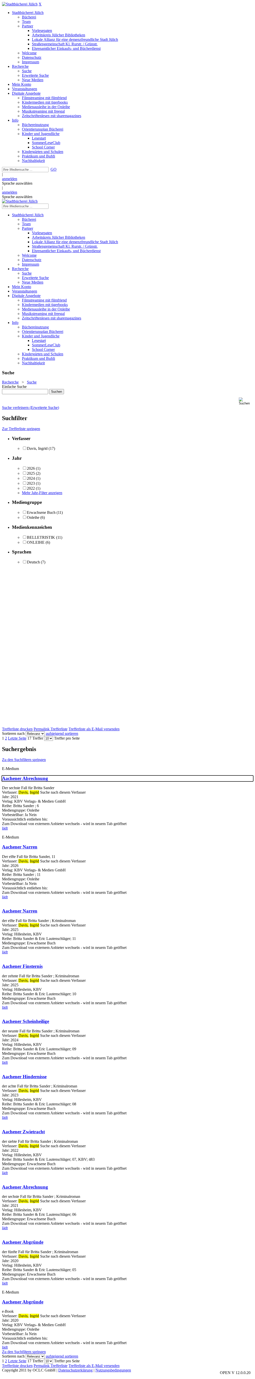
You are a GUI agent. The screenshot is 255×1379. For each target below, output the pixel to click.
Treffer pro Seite (67, 738)
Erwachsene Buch (41, 512)
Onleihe (33, 517)
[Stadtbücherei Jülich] (20, 4)
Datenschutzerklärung (75, 1370)
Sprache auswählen (17, 183)
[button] (246, 401)
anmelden (9, 179)
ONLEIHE (36, 542)
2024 (31, 478)
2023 (31, 483)
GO (54, 169)
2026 (31, 468)
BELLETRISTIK (41, 537)
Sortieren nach (13, 733)
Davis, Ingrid (37, 448)
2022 (31, 488)
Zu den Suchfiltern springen (24, 760)
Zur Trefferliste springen (21, 429)
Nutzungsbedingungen (113, 1370)
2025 (31, 473)
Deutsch (33, 562)
